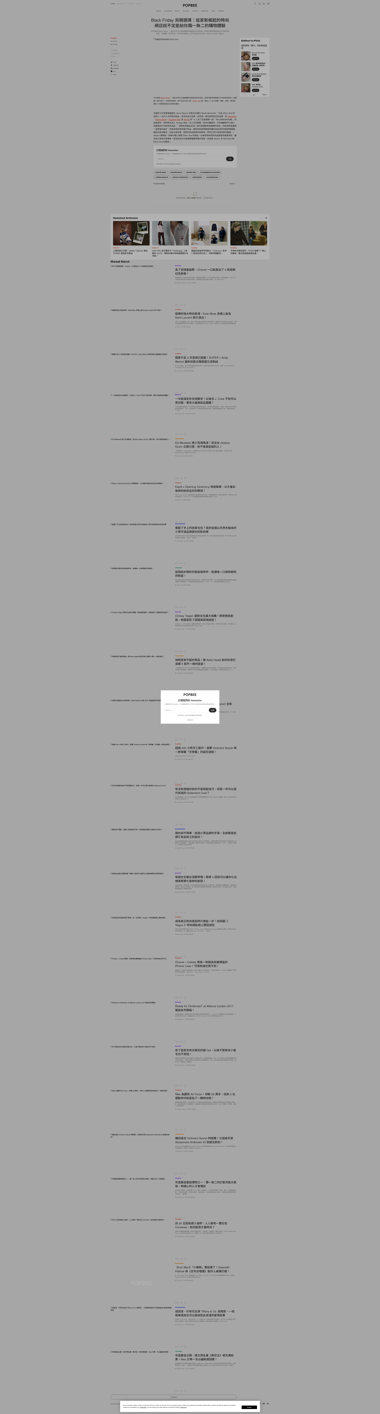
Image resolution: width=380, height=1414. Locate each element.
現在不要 (190, 720)
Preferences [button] (183, 1407)
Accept (249, 1407)
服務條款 (194, 715)
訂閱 (212, 710)
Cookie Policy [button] (143, 1407)
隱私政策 (199, 715)
